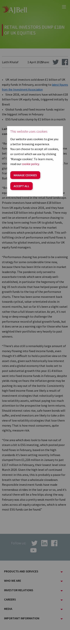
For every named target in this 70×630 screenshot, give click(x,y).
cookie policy (30, 164)
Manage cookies (25, 175)
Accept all (21, 186)
